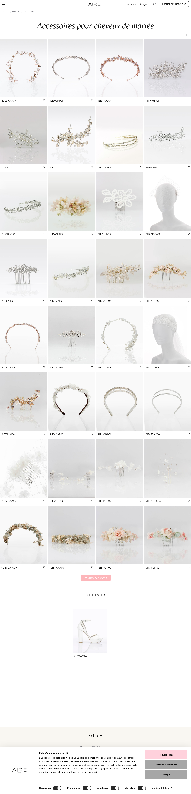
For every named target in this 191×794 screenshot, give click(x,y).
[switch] (87, 788)
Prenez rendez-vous (174, 4)
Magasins (145, 4)
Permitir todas (166, 754)
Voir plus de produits (95, 577)
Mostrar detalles (160, 788)
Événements (131, 4)
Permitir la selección (166, 764)
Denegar (166, 774)
